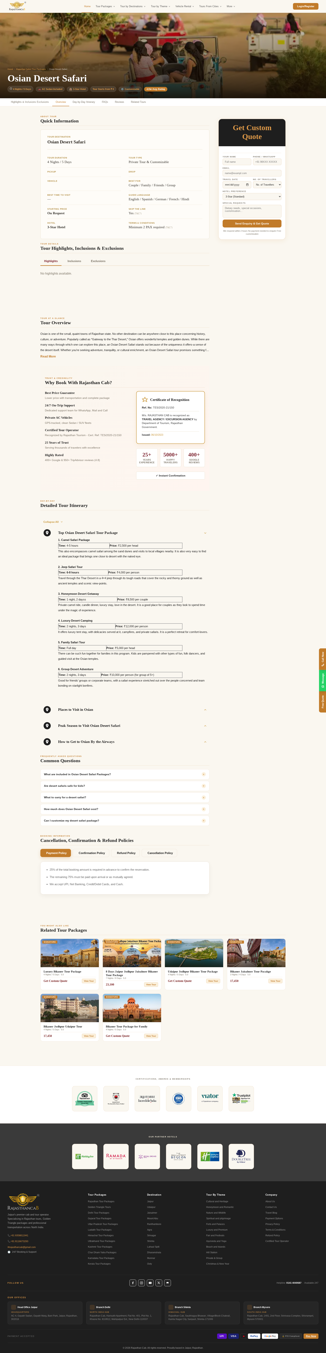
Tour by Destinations (131, 6)
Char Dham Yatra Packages (102, 1252)
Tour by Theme (159, 6)
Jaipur (150, 1201)
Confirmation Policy (92, 853)
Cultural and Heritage (217, 1201)
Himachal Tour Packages (101, 1235)
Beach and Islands (215, 1246)
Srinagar (151, 1235)
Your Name (229, 157)
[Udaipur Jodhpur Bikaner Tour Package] (194, 953)
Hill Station (211, 1252)
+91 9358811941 (18, 1235)
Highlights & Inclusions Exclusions (30, 102)
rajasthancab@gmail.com (22, 1247)
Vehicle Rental (183, 6)
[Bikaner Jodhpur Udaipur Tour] (70, 1008)
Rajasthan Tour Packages (101, 1201)
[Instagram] (141, 1283)
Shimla (150, 1241)
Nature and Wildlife (216, 1212)
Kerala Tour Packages (99, 1263)
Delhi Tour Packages (98, 1212)
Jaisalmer (152, 1212)
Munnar (151, 1258)
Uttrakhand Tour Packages (101, 1241)
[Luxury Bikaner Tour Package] (70, 953)
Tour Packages (104, 6)
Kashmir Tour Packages (100, 1246)
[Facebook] (132, 1283)
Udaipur (151, 1207)
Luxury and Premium (217, 1229)
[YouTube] (150, 1283)
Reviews (119, 102)
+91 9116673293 (18, 1241)
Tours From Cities (209, 6)
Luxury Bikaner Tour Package (62, 971)
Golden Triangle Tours (99, 1207)
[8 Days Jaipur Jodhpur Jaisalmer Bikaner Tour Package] (132, 953)
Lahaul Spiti (153, 1246)
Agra (149, 1229)
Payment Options (274, 1218)
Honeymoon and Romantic (220, 1207)
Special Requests (234, 203)
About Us (270, 1201)
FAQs (105, 102)
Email (226, 168)
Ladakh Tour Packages (99, 1229)
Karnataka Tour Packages (101, 1258)
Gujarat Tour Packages (99, 1218)
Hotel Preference (234, 191)
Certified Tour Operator (277, 1241)
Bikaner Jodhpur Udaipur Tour (63, 1026)
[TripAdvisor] (167, 1283)
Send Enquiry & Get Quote (252, 223)
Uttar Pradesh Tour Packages (103, 1224)
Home (87, 6)
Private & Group (214, 1258)
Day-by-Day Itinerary (84, 102)
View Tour (89, 981)
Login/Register (305, 6)
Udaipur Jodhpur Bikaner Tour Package (193, 971)
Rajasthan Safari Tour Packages (31, 69)
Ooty (149, 1263)
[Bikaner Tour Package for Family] (132, 1008)
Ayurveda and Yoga (216, 1241)
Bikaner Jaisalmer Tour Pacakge (250, 971)
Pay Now (311, 1336)
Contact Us (271, 1207)
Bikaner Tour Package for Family (127, 1026)
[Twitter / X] (158, 1283)
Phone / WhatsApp (264, 157)
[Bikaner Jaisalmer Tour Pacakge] (256, 953)
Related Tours (138, 102)
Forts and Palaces (215, 1224)
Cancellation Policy (160, 853)
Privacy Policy (272, 1224)
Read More (48, 356)
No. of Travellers (264, 179)
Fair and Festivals (215, 1235)
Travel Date (230, 179)
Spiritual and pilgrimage (218, 1218)
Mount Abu (152, 1218)
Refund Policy (126, 853)
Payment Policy (56, 853)
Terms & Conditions (275, 1229)
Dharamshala (154, 1252)
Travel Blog (271, 1212)
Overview (61, 102)
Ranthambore (154, 1224)
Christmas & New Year (217, 1263)
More (229, 6)
